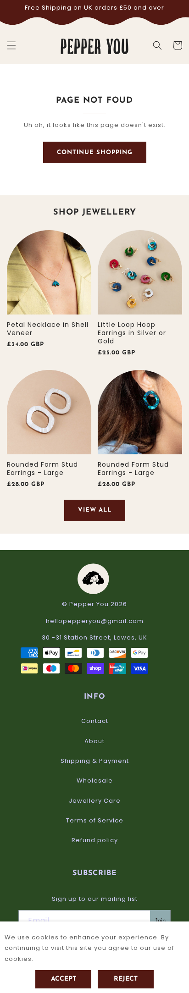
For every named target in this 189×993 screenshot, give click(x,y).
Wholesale (95, 780)
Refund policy (95, 840)
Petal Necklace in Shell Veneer (48, 328)
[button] (11, 45)
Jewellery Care (95, 800)
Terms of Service (94, 820)
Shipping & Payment (95, 760)
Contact (94, 721)
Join (160, 920)
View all (94, 510)
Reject (126, 979)
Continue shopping (95, 152)
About (94, 741)
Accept (63, 979)
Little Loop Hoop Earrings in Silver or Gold (132, 333)
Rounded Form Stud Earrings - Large (42, 468)
